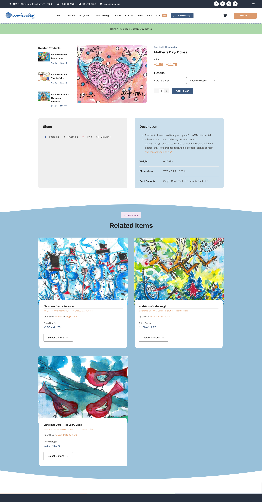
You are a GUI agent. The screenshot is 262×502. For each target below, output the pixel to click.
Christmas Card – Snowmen (59, 306)
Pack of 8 (59, 316)
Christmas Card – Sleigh (152, 306)
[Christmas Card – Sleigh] (179, 239)
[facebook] (216, 3)
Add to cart (182, 90)
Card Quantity (161, 80)
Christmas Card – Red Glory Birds (63, 424)
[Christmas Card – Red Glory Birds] (83, 358)
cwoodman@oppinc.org (158, 152)
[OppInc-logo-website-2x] (20, 13)
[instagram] (228, 3)
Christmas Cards (60, 311)
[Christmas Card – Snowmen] (83, 239)
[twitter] (222, 3)
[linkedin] (235, 3)
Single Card (71, 316)
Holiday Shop (73, 311)
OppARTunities (86, 311)
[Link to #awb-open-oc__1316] (253, 4)
